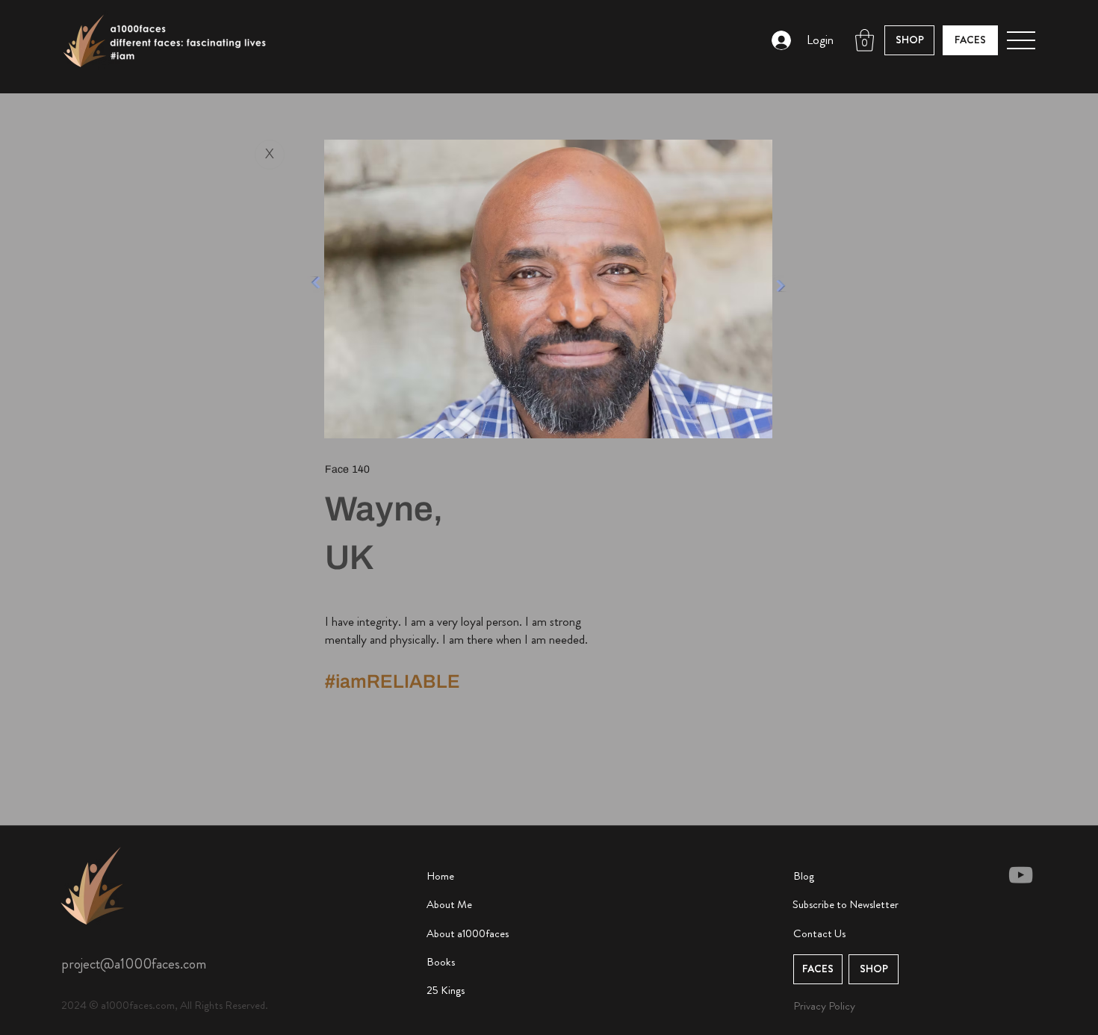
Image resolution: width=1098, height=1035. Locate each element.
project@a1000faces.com (133, 964)
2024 (75, 1005)
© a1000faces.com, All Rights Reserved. (178, 1005)
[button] (864, 40)
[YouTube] (1020, 874)
